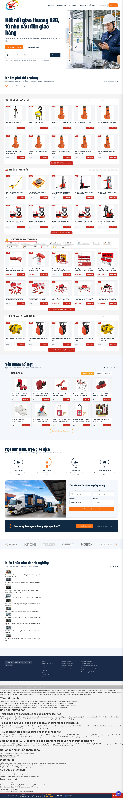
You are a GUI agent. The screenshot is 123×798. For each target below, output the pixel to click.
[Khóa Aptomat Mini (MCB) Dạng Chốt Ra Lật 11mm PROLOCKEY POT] (102, 384)
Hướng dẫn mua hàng (67, 661)
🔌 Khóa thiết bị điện (55, 243)
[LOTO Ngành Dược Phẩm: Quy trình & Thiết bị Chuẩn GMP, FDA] (23, 595)
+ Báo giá (26, 399)
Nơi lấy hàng (72, 490)
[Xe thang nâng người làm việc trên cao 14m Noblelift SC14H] (15, 212)
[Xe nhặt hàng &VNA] (104, 170)
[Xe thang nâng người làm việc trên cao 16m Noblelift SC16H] (84, 212)
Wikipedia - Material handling (8, 757)
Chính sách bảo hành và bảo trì (89, 665)
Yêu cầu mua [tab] (32, 86)
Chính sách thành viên (86, 661)
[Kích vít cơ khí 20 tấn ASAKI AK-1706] (107, 142)
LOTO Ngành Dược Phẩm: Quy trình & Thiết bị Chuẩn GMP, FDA (23, 598)
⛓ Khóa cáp (96, 243)
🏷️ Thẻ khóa (107, 243)
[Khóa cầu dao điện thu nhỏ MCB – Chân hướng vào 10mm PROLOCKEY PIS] (41, 410)
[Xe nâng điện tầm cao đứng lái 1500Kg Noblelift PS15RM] (107, 212)
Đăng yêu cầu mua (33, 47)
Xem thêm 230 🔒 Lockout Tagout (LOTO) (61, 309)
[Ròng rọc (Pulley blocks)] (116, 100)
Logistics (83, 5)
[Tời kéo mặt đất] (112, 316)
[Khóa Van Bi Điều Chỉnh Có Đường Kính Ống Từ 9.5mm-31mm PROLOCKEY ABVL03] (38, 259)
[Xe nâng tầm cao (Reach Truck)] (97, 170)
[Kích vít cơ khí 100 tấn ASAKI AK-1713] (61, 113)
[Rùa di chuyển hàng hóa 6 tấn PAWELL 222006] (38, 182)
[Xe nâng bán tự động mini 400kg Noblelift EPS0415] (107, 182)
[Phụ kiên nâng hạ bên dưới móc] (93, 100)
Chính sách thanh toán (87, 663)
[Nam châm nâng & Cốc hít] (101, 100)
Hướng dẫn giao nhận (67, 665)
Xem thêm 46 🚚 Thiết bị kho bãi (60, 232)
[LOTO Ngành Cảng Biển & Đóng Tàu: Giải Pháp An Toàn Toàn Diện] (23, 636)
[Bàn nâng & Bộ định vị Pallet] (97, 100)
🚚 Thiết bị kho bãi (16, 169)
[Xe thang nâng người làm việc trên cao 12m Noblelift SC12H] (38, 212)
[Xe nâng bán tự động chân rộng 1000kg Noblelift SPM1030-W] (61, 182)
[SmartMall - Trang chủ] (12, 5)
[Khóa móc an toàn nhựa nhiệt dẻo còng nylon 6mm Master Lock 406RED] (81, 410)
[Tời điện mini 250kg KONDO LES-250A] (61, 329)
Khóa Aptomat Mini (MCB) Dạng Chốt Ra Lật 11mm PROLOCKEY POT (100, 394)
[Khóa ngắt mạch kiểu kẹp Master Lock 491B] (61, 384)
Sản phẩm (51, 5)
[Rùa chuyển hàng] (116, 170)
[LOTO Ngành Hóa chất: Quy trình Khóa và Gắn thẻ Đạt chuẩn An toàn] (23, 628)
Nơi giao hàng (96, 490)
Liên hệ (43, 672)
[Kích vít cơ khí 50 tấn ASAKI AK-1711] (107, 113)
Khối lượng (95, 498)
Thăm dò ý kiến (46, 674)
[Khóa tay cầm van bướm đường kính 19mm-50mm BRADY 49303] (15, 259)
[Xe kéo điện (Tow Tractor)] (101, 170)
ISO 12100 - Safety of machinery (9, 755)
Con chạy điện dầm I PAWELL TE (15, 338)
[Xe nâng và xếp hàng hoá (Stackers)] (93, 170)
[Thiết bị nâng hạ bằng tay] (89, 100)
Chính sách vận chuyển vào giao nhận (89, 668)
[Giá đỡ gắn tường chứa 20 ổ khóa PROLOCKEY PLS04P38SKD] (84, 259)
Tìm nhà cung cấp (13, 47)
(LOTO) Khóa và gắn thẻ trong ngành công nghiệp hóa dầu (22, 611)
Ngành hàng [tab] (9, 86)
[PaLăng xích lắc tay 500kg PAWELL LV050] (15, 113)
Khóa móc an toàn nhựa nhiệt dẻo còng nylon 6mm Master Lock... (81, 420)
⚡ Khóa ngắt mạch (39, 243)
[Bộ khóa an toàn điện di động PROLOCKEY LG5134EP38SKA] (38, 288)
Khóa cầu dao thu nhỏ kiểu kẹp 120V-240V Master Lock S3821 (20, 394)
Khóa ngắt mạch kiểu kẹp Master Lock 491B (60, 394)
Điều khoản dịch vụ (66, 668)
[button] (116, 544)
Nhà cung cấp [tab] (20, 86)
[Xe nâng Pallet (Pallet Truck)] (89, 170)
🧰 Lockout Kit (45, 247)
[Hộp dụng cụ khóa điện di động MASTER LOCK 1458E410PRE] (84, 288)
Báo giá (22, 128)
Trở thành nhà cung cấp (104, 526)
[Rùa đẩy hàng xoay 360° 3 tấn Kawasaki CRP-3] (15, 182)
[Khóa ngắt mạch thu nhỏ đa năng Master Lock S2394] (41, 384)
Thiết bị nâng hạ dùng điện (21, 316)
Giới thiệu (44, 668)
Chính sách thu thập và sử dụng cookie (95, 690)
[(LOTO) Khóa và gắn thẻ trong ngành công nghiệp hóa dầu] (23, 609)
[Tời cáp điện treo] (104, 316)
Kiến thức (92, 5)
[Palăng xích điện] (97, 316)
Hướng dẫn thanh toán (67, 663)
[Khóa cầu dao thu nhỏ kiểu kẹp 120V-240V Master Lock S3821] (21, 384)
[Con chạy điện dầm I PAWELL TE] (15, 329)
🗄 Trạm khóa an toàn (13, 247)
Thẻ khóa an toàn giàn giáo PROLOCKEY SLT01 (101, 420)
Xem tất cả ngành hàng (109, 81)
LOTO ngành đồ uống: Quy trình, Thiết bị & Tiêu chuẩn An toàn (23, 617)
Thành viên (44, 670)
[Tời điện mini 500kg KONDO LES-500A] (38, 329)
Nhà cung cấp (61, 5)
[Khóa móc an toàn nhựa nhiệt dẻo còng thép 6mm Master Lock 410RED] (61, 410)
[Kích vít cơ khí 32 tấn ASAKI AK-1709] (38, 142)
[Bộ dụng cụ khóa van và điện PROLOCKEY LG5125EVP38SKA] (15, 288)
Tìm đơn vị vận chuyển (91, 509)
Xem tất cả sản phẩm (110, 367)
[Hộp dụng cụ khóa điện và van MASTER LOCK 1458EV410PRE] (61, 288)
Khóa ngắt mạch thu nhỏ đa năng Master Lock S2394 (41, 394)
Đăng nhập (102, 5)
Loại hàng (71, 498)
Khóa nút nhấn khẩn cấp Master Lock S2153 (19, 420)
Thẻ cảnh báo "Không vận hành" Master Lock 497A (80, 394)
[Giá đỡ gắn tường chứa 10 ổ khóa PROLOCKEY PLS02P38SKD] (107, 259)
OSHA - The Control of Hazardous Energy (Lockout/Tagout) (17, 753)
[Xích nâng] (112, 100)
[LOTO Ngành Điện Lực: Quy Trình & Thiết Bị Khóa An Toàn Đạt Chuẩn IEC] (23, 580)
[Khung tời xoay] (104, 100)
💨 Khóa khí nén (69, 243)
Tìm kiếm (55, 55)
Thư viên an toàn (46, 676)
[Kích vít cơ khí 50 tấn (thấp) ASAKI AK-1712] (84, 113)
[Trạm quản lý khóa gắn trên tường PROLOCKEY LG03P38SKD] (61, 259)
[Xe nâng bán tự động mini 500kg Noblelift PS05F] (84, 182)
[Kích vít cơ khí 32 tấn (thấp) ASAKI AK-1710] (15, 142)
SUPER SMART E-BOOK (47, 663)
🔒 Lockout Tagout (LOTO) (21, 239)
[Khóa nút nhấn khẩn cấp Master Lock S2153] (21, 410)
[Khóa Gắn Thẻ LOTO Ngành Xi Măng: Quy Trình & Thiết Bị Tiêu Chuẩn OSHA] (23, 601)
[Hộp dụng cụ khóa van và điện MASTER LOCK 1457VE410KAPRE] (107, 288)
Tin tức (43, 665)
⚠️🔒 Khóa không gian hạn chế (61, 247)
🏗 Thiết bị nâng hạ (17, 100)
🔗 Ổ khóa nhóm (25, 243)
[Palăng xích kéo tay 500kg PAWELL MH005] (38, 113)
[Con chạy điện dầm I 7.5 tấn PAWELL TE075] (107, 329)
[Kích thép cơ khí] (108, 100)
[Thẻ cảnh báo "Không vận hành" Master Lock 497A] (81, 384)
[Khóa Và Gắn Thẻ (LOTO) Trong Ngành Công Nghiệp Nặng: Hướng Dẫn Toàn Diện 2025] (23, 587)
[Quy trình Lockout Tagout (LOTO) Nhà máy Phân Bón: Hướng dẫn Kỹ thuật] (23, 620)
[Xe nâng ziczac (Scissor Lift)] (108, 170)
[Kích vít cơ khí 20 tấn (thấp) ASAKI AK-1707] (84, 142)
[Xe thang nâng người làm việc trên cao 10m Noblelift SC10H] (61, 212)
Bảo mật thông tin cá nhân (88, 672)
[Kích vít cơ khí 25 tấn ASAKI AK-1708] (61, 142)
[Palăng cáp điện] (101, 316)
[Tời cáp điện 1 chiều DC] (108, 316)
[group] (14, 544)
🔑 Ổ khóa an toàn (12, 243)
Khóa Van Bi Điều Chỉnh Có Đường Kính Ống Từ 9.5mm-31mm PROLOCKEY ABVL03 (37, 270)
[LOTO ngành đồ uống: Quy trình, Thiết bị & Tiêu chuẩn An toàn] (23, 614)
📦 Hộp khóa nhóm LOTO (30, 247)
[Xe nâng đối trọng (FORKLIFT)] (112, 170)
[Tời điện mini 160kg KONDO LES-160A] (84, 329)
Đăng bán (113, 5)
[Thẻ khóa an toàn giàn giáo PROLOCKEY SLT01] (102, 410)
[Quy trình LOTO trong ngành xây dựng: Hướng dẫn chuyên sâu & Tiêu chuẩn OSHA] (23, 572)
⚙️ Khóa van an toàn (83, 243)
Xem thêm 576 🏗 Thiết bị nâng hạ (61, 163)
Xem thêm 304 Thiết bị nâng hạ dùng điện (61, 350)
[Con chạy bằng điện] (116, 316)
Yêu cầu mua (73, 5)
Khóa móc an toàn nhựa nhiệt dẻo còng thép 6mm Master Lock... (61, 420)
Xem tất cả (113, 566)
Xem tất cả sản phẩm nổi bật (60, 431)
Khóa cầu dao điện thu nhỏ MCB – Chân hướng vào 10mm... (40, 420)
